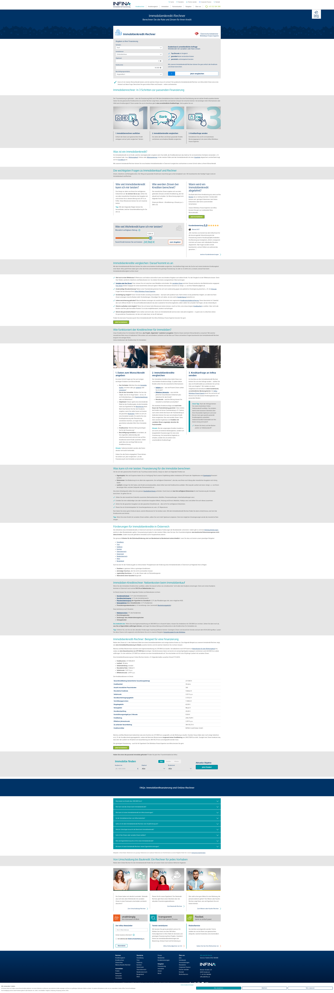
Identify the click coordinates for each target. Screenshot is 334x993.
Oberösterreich (121, 551)
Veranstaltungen (184, 962)
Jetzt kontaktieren (196, 217)
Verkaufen (118, 976)
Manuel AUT (196, 229)
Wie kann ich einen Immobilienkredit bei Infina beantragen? (134, 812)
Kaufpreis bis (118, 765)
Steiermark (120, 554)
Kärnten (119, 549)
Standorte (140, 955)
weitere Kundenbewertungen (209, 254)
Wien (118, 559)
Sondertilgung (181, 297)
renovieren (122, 390)
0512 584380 (214, 958)
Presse (160, 955)
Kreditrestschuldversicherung (189, 300)
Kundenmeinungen (164, 960)
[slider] (150, 238)
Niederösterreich (122, 556)
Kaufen (168, 761)
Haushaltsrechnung (149, 491)
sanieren (138, 387)
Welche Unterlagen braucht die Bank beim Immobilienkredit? (135, 829)
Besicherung (140, 406)
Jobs (180, 958)
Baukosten (131, 414)
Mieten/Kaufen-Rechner (122, 965)
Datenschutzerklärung (135, 939)
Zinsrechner (119, 962)
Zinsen (160, 971)
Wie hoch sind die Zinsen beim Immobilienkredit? (131, 807)
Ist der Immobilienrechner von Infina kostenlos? (130, 818)
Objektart (144, 765)
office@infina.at (205, 977)
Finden (117, 971)
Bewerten (118, 973)
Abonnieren (121, 946)
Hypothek (197, 157)
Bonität (191, 197)
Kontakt (181, 972)
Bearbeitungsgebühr (164, 605)
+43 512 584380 (206, 974)
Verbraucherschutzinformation (198, 852)
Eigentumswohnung (141, 397)
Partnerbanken (177, 6)
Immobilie (161, 968)
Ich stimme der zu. (131, 939)
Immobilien (165, 6)
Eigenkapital (207, 475)
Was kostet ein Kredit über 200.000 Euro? (129, 801)
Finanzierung (162, 966)
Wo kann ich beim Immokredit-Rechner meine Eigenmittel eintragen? (137, 846)
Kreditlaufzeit (197, 306)
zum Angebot (175, 242)
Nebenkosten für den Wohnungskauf (203, 649)
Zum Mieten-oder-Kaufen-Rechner (208, 908)
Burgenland (120, 561)
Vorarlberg (120, 542)
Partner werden (184, 969)
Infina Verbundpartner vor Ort (172, 946)
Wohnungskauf (133, 157)
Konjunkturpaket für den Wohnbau (174, 632)
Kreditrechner (140, 6)
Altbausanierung (152, 157)
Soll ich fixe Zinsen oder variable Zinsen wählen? (131, 835)
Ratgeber (189, 6)
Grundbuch (121, 160)
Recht (159, 973)
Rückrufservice (183, 974)
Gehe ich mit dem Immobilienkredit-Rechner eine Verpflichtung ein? (137, 824)
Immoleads (182, 960)
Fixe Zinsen (119, 286)
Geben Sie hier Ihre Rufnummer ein (208, 946)
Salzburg (119, 547)
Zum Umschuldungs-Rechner (137, 908)
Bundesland (171, 765)
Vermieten (118, 978)
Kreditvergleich (153, 6)
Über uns (198, 6)
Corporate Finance (184, 967)
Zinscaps (213, 289)
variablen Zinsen (177, 283)
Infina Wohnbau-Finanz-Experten (145, 291)
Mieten (176, 761)
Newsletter (182, 965)
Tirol (118, 544)
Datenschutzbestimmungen (187, 985)
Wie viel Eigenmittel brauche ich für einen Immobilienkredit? (135, 841)
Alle (161, 761)
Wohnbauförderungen (211, 530)
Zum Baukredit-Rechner (174, 906)
